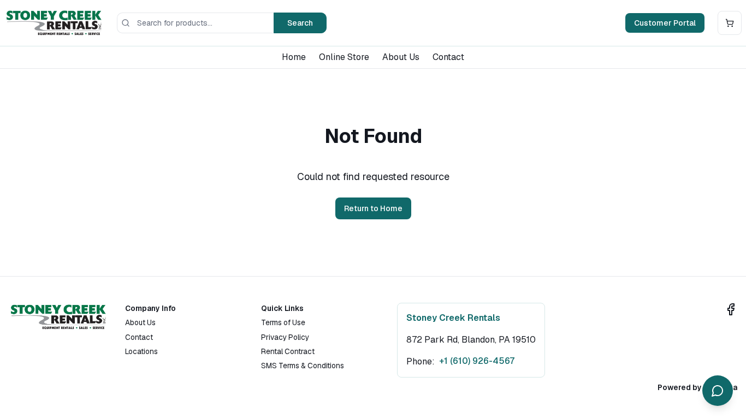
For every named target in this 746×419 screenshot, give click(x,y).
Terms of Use (283, 322)
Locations (141, 351)
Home (294, 57)
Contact (448, 57)
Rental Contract (288, 351)
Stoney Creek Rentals (453, 318)
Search (300, 23)
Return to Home (373, 208)
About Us (400, 57)
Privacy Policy (285, 337)
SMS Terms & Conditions (302, 365)
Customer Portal (665, 23)
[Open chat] (717, 390)
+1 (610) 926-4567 (476, 361)
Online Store (344, 57)
